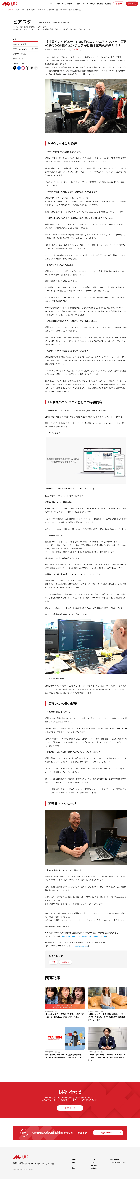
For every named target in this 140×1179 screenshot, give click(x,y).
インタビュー (75, 49)
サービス (75, 1165)
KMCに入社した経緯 (19, 44)
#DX (53, 962)
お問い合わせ (132, 4)
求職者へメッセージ (19, 59)
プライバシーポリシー (117, 1162)
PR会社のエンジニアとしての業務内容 (25, 49)
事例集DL (119, 4)
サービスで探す (67, 4)
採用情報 (108, 4)
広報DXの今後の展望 (19, 54)
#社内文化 (65, 962)
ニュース (85, 4)
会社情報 (100, 4)
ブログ (92, 4)
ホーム (52, 4)
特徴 (58, 4)
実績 (78, 4)
